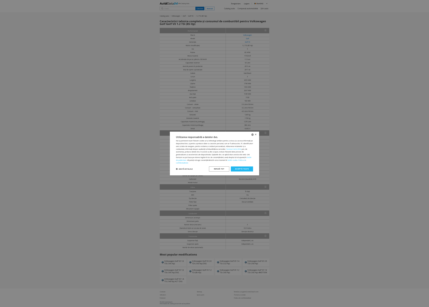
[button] (184, 169)
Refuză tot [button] (219, 169)
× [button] (255, 134)
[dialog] (214, 153)
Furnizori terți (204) (233, 149)
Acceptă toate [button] (242, 169)
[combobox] (252, 135)
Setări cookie (233, 160)
